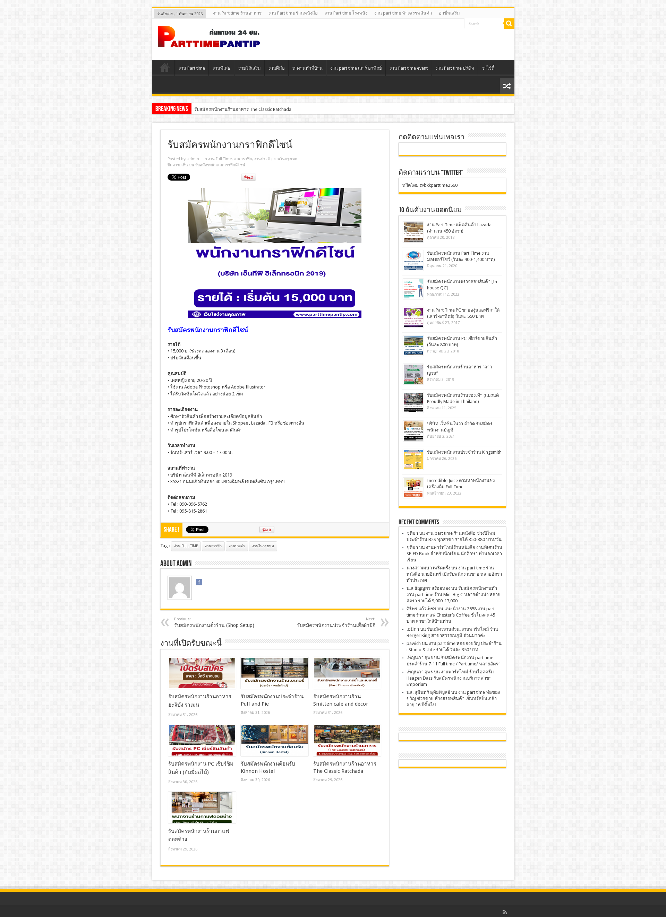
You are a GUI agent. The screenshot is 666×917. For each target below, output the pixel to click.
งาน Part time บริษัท (454, 68)
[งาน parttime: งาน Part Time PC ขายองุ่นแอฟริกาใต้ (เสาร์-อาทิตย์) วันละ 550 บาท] (413, 317)
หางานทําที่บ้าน (307, 68)
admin (193, 159)
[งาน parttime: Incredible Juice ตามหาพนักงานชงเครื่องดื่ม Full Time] (413, 487)
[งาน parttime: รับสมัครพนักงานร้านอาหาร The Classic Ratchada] (347, 740)
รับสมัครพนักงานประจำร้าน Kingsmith (464, 452)
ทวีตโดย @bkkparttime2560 (430, 185)
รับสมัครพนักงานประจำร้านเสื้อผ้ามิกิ (336, 622)
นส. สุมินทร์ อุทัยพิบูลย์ (428, 692)
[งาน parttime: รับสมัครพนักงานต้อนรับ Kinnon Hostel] (274, 740)
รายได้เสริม (249, 68)
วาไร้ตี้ (488, 68)
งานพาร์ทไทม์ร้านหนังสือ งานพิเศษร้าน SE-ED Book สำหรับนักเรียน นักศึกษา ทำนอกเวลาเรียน (454, 553)
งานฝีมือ (276, 68)
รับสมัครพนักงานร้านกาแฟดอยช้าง (228, 109)
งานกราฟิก (243, 159)
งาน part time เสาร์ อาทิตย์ (356, 68)
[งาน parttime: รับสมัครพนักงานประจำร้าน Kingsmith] (413, 459)
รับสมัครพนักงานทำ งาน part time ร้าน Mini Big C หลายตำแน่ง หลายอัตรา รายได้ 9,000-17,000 (454, 594)
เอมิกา (413, 629)
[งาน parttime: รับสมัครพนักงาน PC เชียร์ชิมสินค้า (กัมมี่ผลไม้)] (202, 740)
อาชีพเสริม (449, 13)
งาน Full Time (220, 159)
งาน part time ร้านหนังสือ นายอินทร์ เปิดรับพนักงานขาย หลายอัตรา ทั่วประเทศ (454, 574)
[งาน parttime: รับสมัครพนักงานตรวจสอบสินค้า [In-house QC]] (413, 288)
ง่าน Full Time (186, 546)
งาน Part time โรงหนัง (346, 13)
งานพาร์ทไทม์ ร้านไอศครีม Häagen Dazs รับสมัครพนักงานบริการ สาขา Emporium (450, 678)
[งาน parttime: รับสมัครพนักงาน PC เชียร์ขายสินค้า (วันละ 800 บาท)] (413, 345)
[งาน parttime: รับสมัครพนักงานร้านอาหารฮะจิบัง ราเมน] (202, 673)
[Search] (509, 23)
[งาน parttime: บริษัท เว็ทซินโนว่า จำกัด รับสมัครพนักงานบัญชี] (413, 430)
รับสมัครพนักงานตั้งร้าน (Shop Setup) (214, 622)
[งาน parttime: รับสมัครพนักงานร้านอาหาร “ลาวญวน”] (413, 374)
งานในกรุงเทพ (285, 159)
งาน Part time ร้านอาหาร (237, 13)
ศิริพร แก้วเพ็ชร (421, 608)
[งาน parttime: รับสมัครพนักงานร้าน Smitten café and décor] (347, 673)
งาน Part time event (409, 68)
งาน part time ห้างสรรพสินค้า (403, 13)
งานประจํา (263, 159)
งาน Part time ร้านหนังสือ (293, 13)
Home (164, 69)
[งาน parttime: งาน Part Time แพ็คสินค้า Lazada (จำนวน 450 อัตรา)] (413, 232)
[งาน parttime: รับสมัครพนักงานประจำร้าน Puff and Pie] (274, 673)
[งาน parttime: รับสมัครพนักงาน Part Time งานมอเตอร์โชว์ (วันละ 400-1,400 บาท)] (413, 260)
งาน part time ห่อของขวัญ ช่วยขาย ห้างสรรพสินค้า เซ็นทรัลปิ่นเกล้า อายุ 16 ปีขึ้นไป (453, 698)
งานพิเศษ (222, 68)
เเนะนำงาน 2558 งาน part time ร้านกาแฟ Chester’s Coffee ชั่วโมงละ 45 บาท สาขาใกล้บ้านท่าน (451, 615)
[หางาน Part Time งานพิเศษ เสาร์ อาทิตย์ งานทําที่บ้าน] (209, 42)
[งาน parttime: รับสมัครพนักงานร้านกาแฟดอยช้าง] (202, 807)
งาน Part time (192, 68)
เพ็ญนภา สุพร (420, 657)
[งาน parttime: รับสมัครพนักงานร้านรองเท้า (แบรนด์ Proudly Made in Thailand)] (413, 402)
